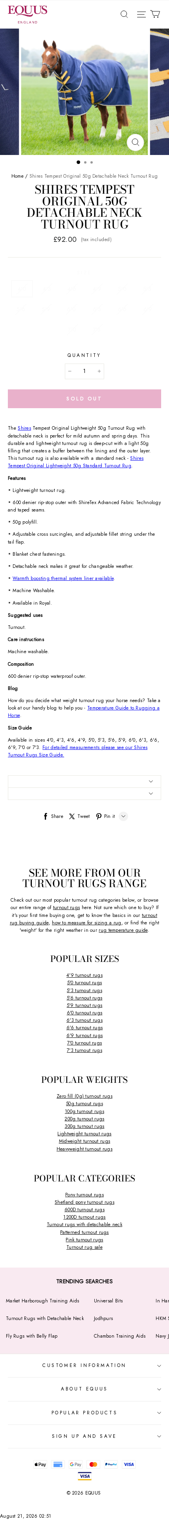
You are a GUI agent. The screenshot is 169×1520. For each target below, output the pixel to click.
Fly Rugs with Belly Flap (31, 1336)
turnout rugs (66, 907)
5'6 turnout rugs (85, 997)
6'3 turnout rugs (84, 1020)
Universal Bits (108, 1300)
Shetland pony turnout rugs (84, 1202)
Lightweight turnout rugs (84, 1133)
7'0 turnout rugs (84, 1042)
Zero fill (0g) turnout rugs (84, 1096)
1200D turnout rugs (84, 1217)
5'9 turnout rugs (85, 1005)
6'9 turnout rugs (84, 1035)
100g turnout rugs (84, 1111)
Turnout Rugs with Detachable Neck (45, 1318)
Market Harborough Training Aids (42, 1300)
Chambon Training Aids (119, 1336)
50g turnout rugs (84, 1103)
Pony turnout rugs (84, 1194)
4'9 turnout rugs (84, 975)
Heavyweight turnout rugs (84, 1149)
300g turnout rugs (84, 1126)
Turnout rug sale (84, 1247)
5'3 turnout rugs (84, 990)
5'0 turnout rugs (84, 982)
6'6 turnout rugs (84, 1027)
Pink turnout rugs (84, 1239)
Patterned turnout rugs (84, 1232)
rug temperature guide (123, 930)
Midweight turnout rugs (84, 1141)
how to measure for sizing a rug (86, 922)
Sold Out (84, 398)
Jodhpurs (103, 1318)
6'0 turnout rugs (85, 1012)
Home (17, 176)
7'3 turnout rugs (84, 1050)
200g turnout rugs (84, 1118)
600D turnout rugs (84, 1209)
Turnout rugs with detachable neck (84, 1224)
